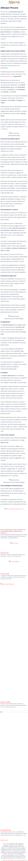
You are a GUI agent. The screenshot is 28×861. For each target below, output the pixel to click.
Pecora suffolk (5, 702)
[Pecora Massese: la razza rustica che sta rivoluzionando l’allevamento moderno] (14, 517)
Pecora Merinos (6, 830)
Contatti (11, 860)
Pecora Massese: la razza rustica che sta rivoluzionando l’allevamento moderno (13, 531)
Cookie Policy (24, 860)
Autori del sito (6, 860)
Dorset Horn (5, 553)
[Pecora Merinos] (14, 769)
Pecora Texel (5, 574)
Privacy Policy (17, 860)
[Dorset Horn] (14, 546)
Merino (9, 76)
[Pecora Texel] (14, 565)
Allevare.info (4, 840)
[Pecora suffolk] (14, 641)
